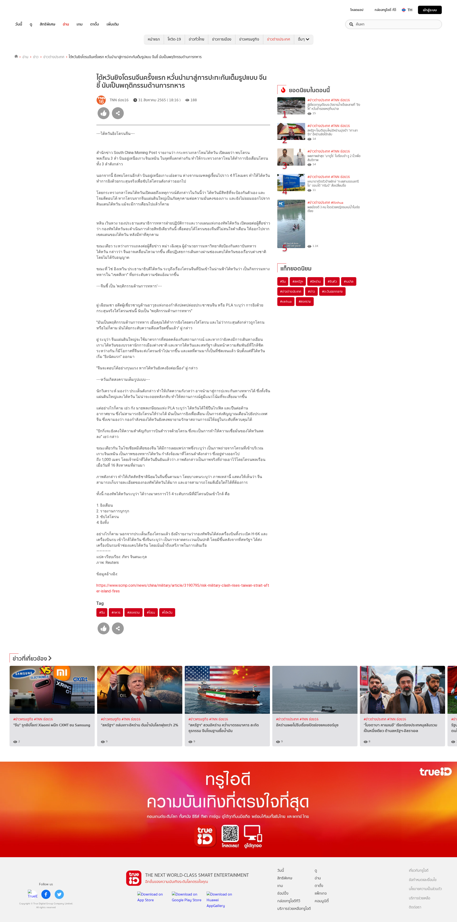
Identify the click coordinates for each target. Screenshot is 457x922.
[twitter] (59, 894)
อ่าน (66, 24)
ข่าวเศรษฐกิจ (249, 39)
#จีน (101, 612)
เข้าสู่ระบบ (430, 10)
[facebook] (46, 894)
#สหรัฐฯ (298, 281)
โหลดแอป (356, 9)
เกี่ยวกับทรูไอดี (418, 870)
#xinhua (286, 301)
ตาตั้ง (94, 24)
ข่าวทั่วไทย (196, 39)
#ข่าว (311, 291)
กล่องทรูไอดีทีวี (288, 901)
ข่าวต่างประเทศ (278, 39)
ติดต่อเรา (415, 907)
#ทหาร (116, 612)
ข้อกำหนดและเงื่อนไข (423, 879)
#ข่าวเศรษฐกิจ (23, 719)
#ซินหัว (332, 281)
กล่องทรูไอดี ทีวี (385, 9)
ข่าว (36, 57)
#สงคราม (133, 612)
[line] (32, 894)
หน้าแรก (154, 39)
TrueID (29, 10)
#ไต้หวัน (167, 612)
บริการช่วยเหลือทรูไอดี (294, 908)
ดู (31, 24)
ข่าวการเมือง (221, 39)
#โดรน (151, 612)
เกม (80, 24)
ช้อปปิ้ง (282, 893)
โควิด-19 (174, 39)
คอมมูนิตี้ (322, 901)
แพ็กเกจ (321, 893)
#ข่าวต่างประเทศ (319, 100)
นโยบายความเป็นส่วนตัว (425, 888)
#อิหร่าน (315, 281)
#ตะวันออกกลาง (332, 291)
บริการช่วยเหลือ (419, 898)
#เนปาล (348, 281)
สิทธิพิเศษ (47, 24)
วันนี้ (18, 24)
